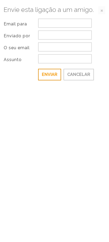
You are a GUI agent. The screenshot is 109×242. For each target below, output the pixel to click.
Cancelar (78, 74)
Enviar (49, 74)
